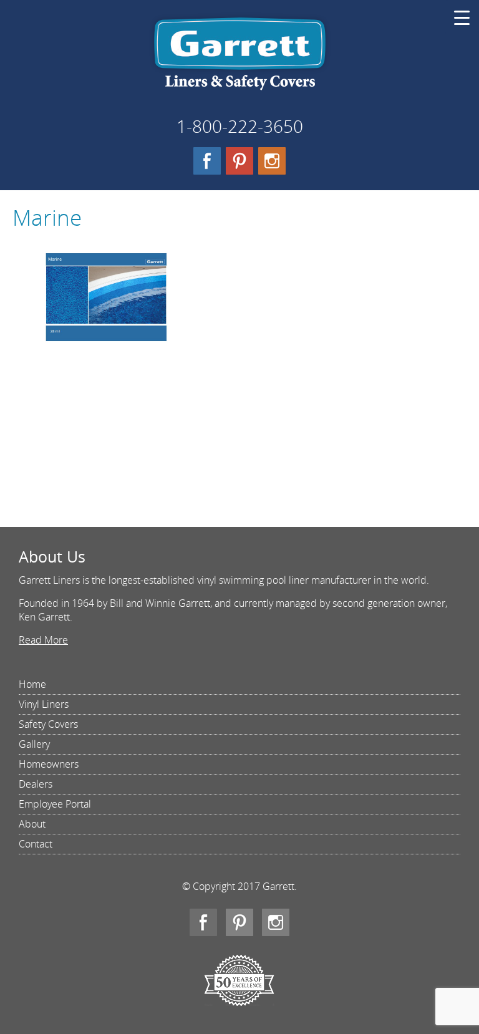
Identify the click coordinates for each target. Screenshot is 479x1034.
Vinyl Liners (44, 704)
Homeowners (49, 764)
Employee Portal (55, 804)
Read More (43, 640)
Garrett (240, 58)
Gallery (34, 744)
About (32, 824)
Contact (35, 844)
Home (32, 684)
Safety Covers (48, 724)
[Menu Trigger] (462, 17)
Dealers (35, 784)
